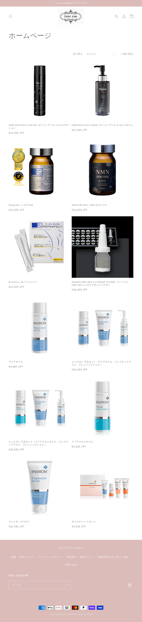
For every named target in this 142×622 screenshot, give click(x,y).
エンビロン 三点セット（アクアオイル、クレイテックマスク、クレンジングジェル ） (101, 363)
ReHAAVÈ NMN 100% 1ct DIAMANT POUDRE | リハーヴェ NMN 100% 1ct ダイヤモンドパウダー (100, 283)
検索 (13, 556)
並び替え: (78, 53)
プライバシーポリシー (50, 556)
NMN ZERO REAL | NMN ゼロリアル (89, 205)
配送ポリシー (87, 556)
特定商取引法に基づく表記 (113, 556)
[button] (10, 16)
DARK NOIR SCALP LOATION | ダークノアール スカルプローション (39, 126)
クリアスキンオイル (82, 441)
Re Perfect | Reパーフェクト (23, 282)
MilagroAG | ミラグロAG (21, 205)
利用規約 (71, 556)
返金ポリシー (27, 556)
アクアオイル (16, 361)
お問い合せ (71, 564)
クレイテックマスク (19, 521)
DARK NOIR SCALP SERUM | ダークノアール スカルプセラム (102, 125)
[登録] (67, 585)
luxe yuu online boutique (66, 614)
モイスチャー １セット (84, 521)
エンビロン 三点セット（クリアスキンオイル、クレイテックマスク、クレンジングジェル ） (38, 443)
